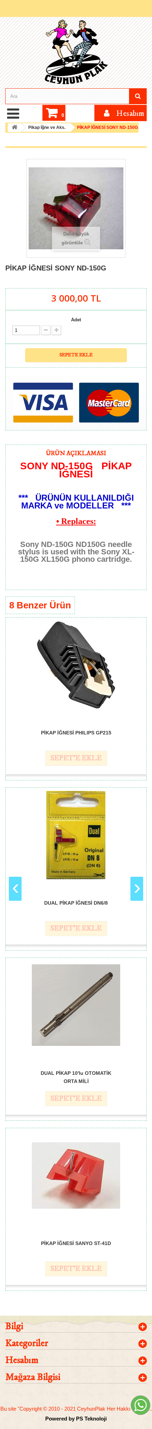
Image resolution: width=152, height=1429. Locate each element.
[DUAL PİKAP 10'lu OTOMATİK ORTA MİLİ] (76, 1005)
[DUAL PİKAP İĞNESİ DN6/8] (76, 835)
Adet (76, 319)
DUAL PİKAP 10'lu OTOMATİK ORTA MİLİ (76, 1076)
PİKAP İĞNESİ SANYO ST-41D (76, 1243)
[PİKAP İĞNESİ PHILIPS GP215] (76, 665)
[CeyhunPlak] (76, 52)
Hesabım (22, 1360)
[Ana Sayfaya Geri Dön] (14, 127)
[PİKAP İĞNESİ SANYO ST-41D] (76, 1175)
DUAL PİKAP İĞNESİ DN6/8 (76, 903)
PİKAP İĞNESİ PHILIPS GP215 (76, 733)
